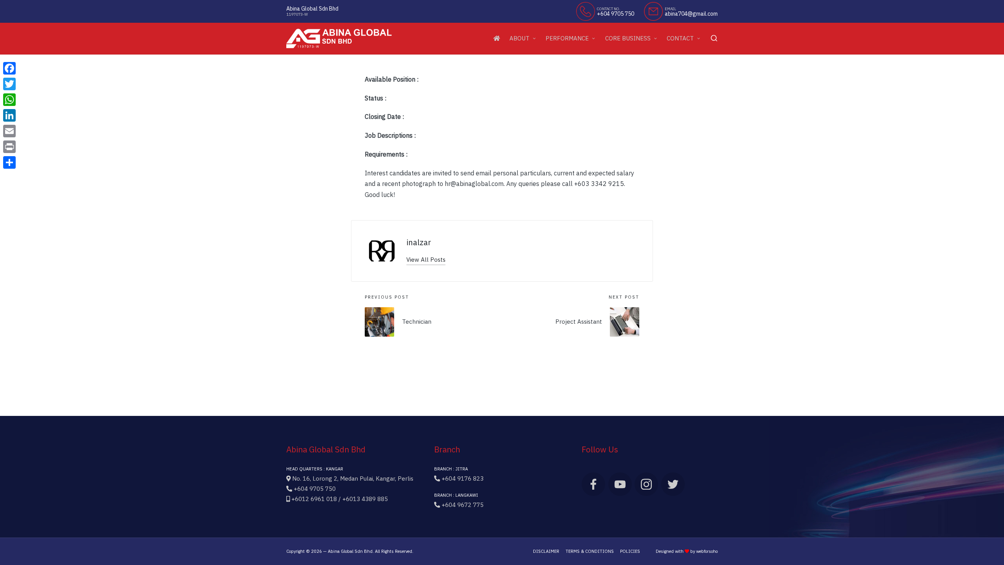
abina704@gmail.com (691, 13)
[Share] (9, 162)
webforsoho (707, 551)
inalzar (418, 242)
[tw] (673, 484)
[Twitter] (9, 84)
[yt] (620, 484)
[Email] (9, 131)
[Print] (9, 147)
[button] (426, 259)
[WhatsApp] (9, 100)
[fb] (593, 484)
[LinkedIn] (9, 115)
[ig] (646, 484)
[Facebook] (9, 68)
